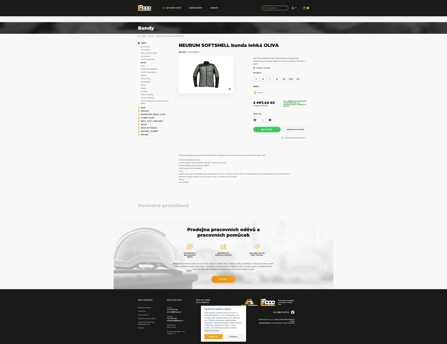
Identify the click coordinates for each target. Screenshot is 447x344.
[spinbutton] (262, 120)
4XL (298, 79)
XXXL (291, 79)
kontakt (223, 279)
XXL (284, 79)
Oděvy (144, 36)
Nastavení (233, 336)
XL (277, 79)
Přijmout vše (213, 336)
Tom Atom (291, 323)
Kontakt (214, 8)
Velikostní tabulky (144, 307)
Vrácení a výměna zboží (147, 318)
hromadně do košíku (295, 129)
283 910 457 (171, 325)
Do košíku (268, 129)
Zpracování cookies (212, 330)
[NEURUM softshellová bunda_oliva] (206, 74)
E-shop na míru (276, 323)
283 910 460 (171, 327)
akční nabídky (195, 8)
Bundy (151, 36)
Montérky (141, 311)
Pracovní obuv (143, 315)
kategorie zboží (173, 8)
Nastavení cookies (264, 323)
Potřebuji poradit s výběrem (294, 138)
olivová (260, 92)
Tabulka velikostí (263, 68)
